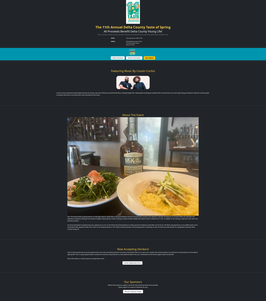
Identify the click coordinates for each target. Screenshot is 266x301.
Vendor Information (134, 58)
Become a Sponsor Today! (133, 291)
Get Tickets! (149, 58)
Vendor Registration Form (132, 263)
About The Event (117, 58)
